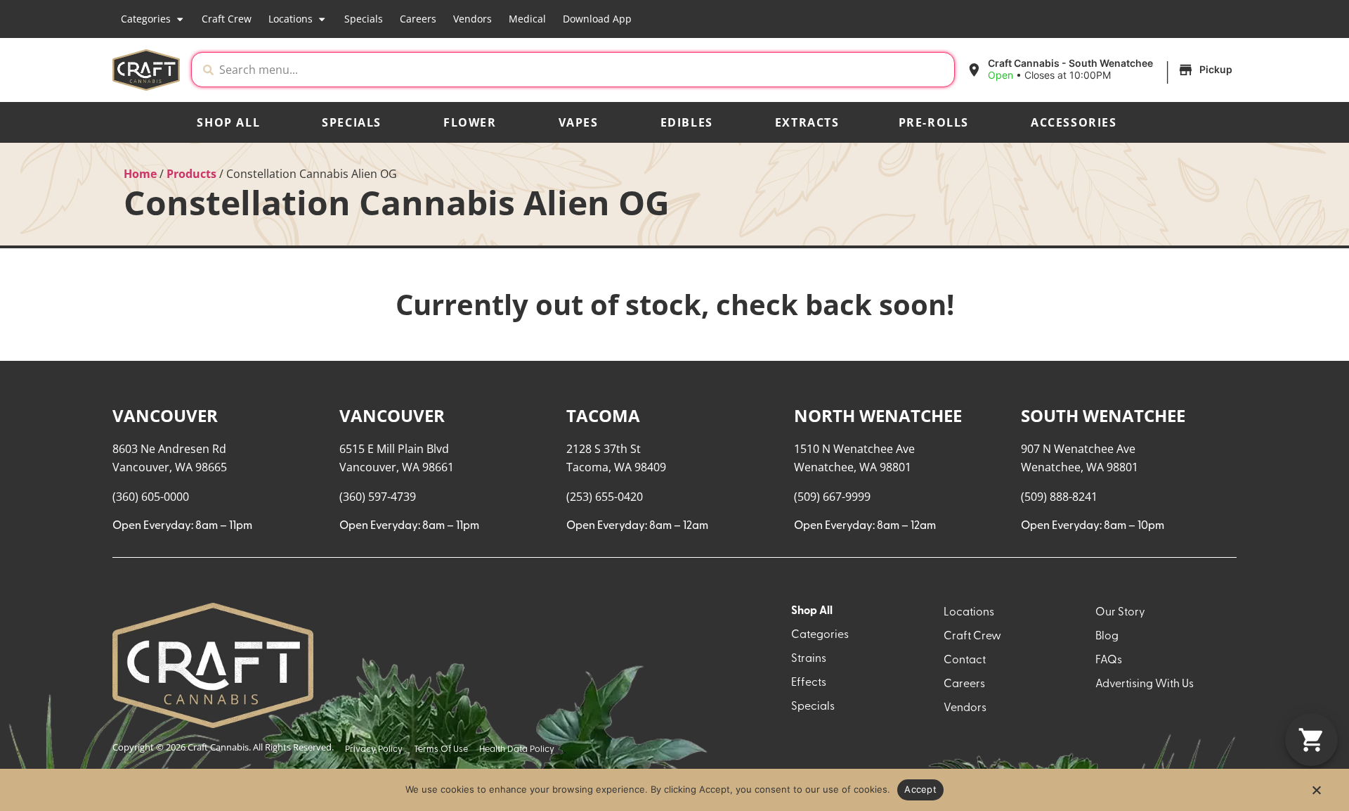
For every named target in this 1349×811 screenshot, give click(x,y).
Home (140, 173)
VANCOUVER (165, 415)
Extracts (807, 122)
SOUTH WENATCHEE (1103, 415)
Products (191, 173)
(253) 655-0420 (604, 496)
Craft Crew (227, 18)
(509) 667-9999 (832, 496)
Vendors (472, 18)
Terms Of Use (441, 749)
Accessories (1074, 122)
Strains (808, 659)
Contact (965, 660)
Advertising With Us (1144, 684)
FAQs (1108, 660)
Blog (1107, 636)
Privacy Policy (374, 749)
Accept (920, 789)
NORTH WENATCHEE (878, 415)
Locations (290, 18)
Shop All (228, 122)
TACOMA (603, 415)
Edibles (686, 122)
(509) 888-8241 (1059, 496)
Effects (808, 683)
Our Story (1120, 612)
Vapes (579, 122)
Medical (527, 18)
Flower (470, 122)
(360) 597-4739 (377, 496)
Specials (363, 18)
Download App (597, 18)
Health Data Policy (516, 749)
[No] (1315, 794)
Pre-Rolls (934, 122)
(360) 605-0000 (150, 496)
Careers (418, 18)
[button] (1101, 70)
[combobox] (584, 70)
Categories (146, 18)
